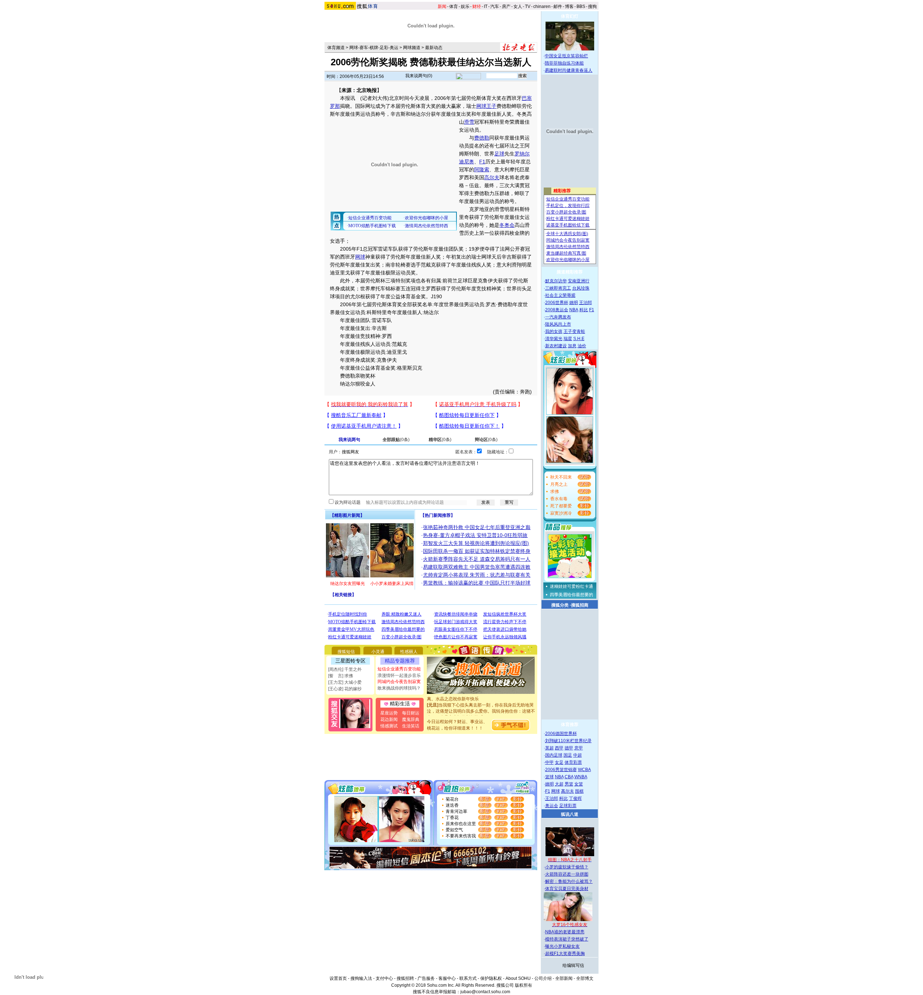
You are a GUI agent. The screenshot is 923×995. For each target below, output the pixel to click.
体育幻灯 (569, 16)
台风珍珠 (580, 288)
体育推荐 (569, 724)
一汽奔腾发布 (558, 317)
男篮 (569, 784)
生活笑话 (410, 725)
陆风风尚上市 (558, 324)
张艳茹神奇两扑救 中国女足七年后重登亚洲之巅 (476, 527)
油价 (582, 345)
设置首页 (338, 978)
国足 (568, 755)
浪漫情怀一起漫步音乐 (399, 675)
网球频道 (411, 47)
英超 (549, 747)
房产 (506, 6)
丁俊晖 (575, 798)
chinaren (542, 6)
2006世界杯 (556, 302)
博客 (569, 6)
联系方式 (468, 978)
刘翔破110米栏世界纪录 (568, 740)
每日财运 (410, 713)
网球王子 (486, 106)
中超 (577, 755)
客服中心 (447, 978)
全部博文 (584, 978)
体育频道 (336, 47)
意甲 (578, 747)
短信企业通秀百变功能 (399, 669)
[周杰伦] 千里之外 (345, 669)
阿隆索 (481, 169)
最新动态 (433, 47)
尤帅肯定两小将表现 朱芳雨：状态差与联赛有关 (476, 575)
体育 (453, 6)
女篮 (578, 784)
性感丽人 (409, 651)
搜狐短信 (346, 651)
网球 (360, 257)
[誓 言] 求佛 (340, 675)
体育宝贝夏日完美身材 (566, 888)
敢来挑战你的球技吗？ (399, 688)
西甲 (559, 747)
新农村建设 (556, 345)
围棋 (579, 791)
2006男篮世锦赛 (561, 769)
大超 (559, 784)
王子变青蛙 (574, 331)
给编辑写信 (573, 965)
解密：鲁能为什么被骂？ (569, 881)
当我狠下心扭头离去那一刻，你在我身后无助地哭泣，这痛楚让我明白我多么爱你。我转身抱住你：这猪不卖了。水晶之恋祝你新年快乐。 (481, 703)
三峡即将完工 (558, 288)
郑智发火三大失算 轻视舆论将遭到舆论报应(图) (476, 543)
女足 (559, 762)
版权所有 (523, 985)
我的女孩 (553, 331)
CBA (569, 776)
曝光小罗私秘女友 (562, 946)
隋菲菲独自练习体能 (564, 63)
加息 (572, 345)
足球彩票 (568, 805)
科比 (583, 309)
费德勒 (481, 138)
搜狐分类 (560, 605)
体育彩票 (573, 762)
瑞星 (568, 338)
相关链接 (343, 594)
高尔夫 (491, 177)
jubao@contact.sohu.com (485, 991)
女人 (517, 6)
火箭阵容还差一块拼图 (566, 874)
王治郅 (585, 302)
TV (527, 6)
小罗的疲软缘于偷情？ (566, 866)
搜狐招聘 (405, 978)
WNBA (580, 776)
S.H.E (578, 338)
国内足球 (553, 755)
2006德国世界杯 (561, 733)
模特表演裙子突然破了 (566, 939)
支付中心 (384, 978)
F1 (482, 161)
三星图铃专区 (350, 661)
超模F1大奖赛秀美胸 (565, 953)
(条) (396, 439)
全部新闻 (564, 978)
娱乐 (465, 6)
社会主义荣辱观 (560, 295)
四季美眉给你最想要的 (571, 594)
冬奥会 (507, 225)
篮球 (549, 776)
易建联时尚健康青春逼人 (568, 70)
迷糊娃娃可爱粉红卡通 (571, 586)
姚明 (573, 302)
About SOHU (518, 978)
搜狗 (592, 6)
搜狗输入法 (361, 978)
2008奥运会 (556, 309)
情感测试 (389, 725)
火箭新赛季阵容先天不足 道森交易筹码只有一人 (476, 559)
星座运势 (389, 713)
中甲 (549, 762)
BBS (581, 6)
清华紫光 (553, 338)
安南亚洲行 (578, 280)
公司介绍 (543, 978)
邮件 (557, 6)
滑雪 (469, 122)
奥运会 (551, 805)
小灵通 (377, 651)
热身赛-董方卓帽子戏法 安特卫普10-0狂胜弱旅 (475, 535)
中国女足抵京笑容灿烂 (566, 55)
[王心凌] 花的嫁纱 (345, 688)
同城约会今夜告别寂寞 (399, 681)
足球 (499, 154)
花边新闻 (389, 719)
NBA (573, 309)
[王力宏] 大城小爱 (345, 682)
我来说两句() (418, 75)
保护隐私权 (491, 978)
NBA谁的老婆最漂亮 (564, 931)
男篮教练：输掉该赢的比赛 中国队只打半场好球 (476, 583)
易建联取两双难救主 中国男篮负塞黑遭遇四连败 (476, 567)
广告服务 (426, 978)
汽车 (494, 6)
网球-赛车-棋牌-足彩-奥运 (373, 47)
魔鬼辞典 (410, 719)
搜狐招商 (579, 605)
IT (485, 6)
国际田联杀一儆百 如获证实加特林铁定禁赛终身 (476, 551)
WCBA (584, 769)
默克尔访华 (556, 280)
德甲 (569, 747)
